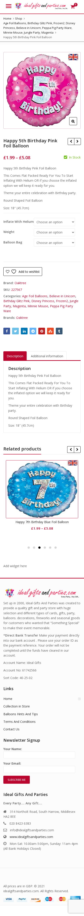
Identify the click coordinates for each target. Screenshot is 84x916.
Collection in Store (16, 706)
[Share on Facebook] (6, 331)
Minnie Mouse (38, 306)
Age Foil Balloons (34, 296)
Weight (9, 231)
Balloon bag (12, 242)
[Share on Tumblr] (59, 331)
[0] (73, 6)
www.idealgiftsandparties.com (31, 837)
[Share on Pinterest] (41, 331)
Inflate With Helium (18, 221)
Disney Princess (42, 301)
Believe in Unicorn (62, 296)
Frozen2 (62, 301)
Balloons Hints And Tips (20, 714)
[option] (42, 90)
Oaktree (20, 283)
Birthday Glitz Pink (16, 301)
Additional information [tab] (47, 356)
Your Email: (12, 763)
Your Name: (12, 749)
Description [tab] (15, 356)
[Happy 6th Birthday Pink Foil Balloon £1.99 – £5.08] (77, 141)
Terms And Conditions (19, 721)
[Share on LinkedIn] (24, 331)
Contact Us (11, 729)
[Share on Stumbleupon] (50, 331)
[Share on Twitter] (15, 331)
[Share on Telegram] (33, 331)
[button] (77, 125)
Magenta (19, 306)
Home (7, 699)
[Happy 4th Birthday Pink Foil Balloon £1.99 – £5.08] (71, 141)
